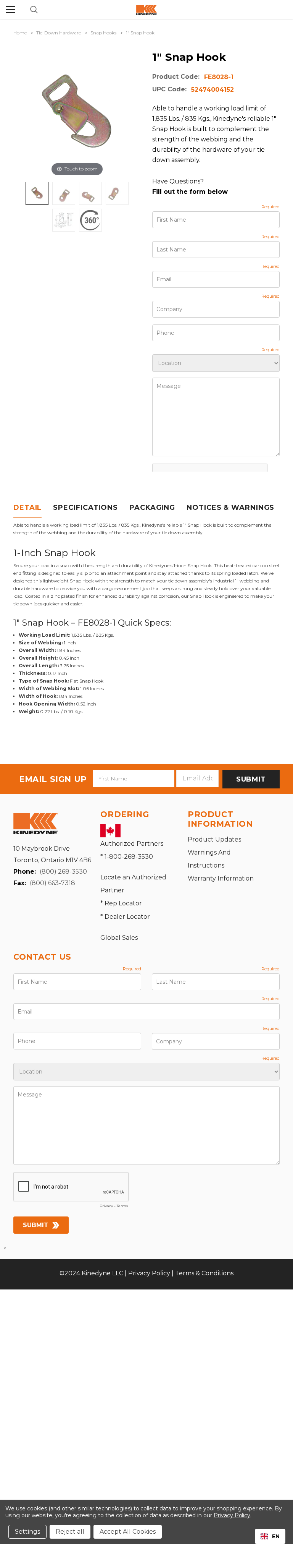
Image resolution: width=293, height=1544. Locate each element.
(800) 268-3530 (63, 871)
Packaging (152, 507)
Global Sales (119, 937)
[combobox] (270, 1536)
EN (276, 1536)
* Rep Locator (121, 903)
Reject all (70, 1531)
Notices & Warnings (230, 507)
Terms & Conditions (204, 1273)
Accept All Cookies (128, 1531)
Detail (27, 507)
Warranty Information (221, 878)
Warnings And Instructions (209, 859)
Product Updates (214, 839)
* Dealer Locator (125, 916)
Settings (27, 1531)
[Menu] (10, 9)
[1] (37, 193)
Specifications (85, 507)
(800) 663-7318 (52, 883)
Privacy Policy (149, 1273)
